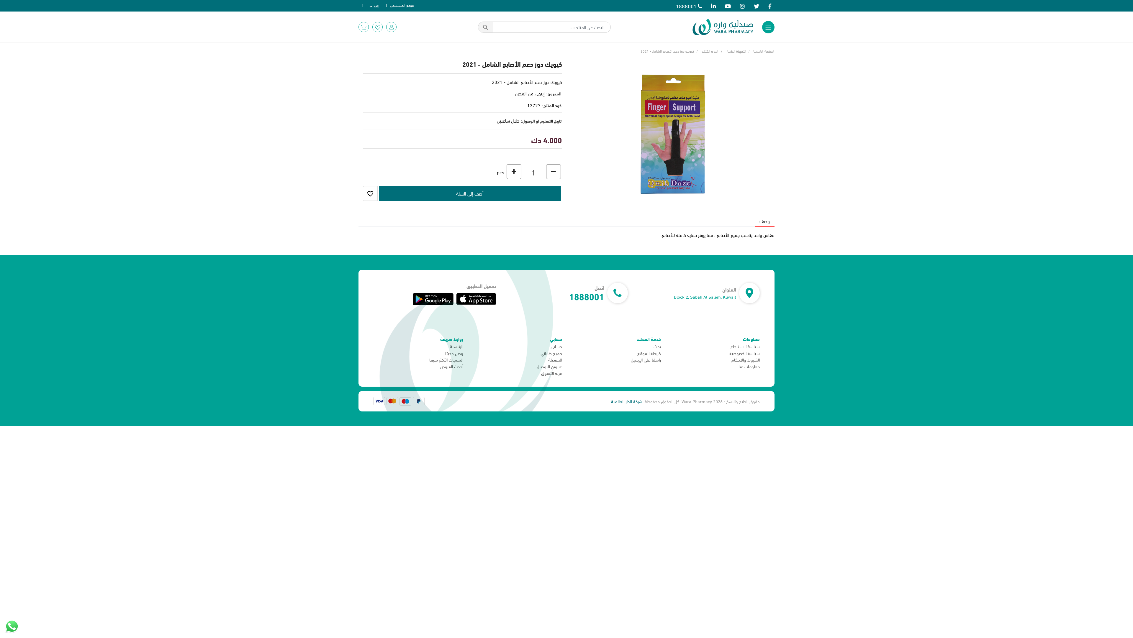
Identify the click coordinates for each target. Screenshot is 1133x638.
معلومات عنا (749, 366)
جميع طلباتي (551, 353)
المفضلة (555, 359)
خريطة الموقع (649, 353)
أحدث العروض (451, 366)
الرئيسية (456, 346)
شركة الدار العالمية (626, 401)
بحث (657, 346)
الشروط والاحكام (745, 359)
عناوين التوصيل (549, 366)
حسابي (556, 346)
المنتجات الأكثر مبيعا (446, 359)
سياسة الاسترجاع (745, 346)
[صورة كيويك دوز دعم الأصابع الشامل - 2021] (673, 133)
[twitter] (756, 6)
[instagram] (742, 6)
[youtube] (728, 6)
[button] (391, 27)
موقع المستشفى (402, 5)
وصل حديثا (454, 353)
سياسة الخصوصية (744, 353)
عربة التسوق (551, 373)
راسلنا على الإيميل (646, 359)
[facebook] (770, 6)
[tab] (765, 221)
